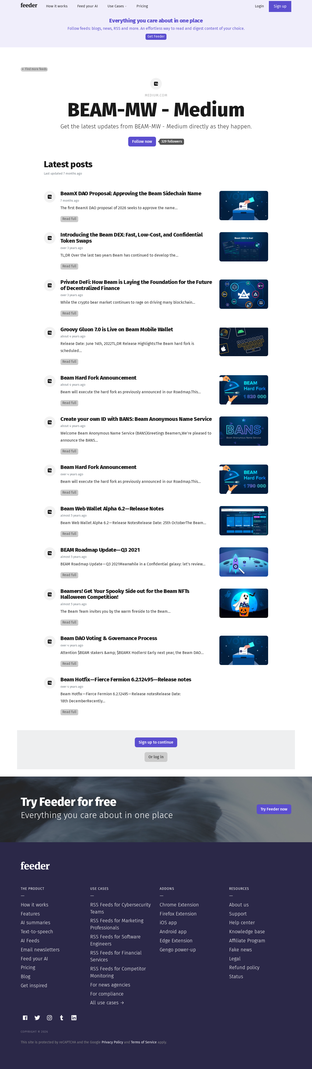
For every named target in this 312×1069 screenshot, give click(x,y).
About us (239, 905)
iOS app (168, 922)
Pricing (142, 6)
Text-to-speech (37, 931)
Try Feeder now (274, 809)
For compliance (107, 994)
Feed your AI (87, 6)
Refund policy (244, 967)
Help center (242, 922)
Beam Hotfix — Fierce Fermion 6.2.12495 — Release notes (125, 680)
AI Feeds (30, 940)
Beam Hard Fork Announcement (98, 378)
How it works (57, 6)
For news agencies (110, 985)
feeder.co (29, 5)
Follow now (142, 142)
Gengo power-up (178, 949)
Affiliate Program (247, 940)
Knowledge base (247, 931)
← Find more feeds (34, 69)
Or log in (156, 757)
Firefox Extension (178, 914)
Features (30, 914)
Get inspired (34, 985)
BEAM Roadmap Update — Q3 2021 (100, 550)
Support (238, 914)
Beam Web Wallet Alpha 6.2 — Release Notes (112, 509)
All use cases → (107, 1002)
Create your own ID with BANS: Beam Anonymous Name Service (136, 419)
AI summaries (35, 922)
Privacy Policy (112, 1042)
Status (236, 976)
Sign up (280, 6)
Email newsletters (40, 949)
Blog (25, 976)
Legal (235, 958)
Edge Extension (176, 940)
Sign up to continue (156, 742)
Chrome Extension (179, 905)
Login (259, 6)
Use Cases (116, 6)
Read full (69, 219)
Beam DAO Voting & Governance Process (108, 638)
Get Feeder (156, 36)
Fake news (240, 949)
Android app (173, 931)
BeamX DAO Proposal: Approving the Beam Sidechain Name (130, 194)
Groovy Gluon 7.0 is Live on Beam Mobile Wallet (116, 329)
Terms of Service (144, 1042)
